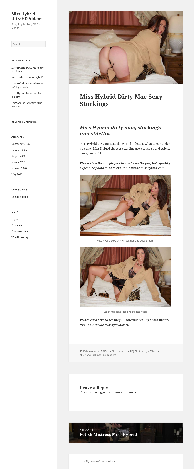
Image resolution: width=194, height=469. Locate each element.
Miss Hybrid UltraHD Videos (26, 16)
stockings (95, 354)
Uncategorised (19, 196)
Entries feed (18, 225)
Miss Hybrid (157, 351)
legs (146, 351)
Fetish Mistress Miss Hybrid (27, 77)
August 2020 (18, 156)
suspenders (109, 354)
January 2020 (19, 168)
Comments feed (20, 231)
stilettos (84, 354)
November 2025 (20, 144)
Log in (14, 219)
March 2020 (18, 162)
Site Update (118, 351)
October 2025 (19, 150)
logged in (104, 392)
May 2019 (16, 174)
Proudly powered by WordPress (98, 461)
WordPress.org (20, 237)
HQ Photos (136, 351)
